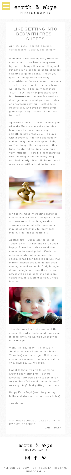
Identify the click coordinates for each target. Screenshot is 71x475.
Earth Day (52, 428)
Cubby (47, 46)
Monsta (33, 49)
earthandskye (18, 49)
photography (48, 49)
